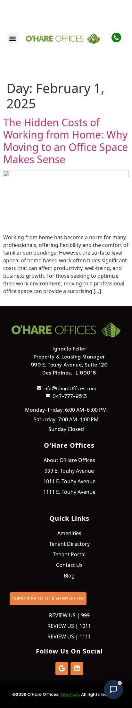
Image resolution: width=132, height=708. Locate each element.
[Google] (61, 668)
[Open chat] (113, 689)
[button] (12, 38)
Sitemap (69, 694)
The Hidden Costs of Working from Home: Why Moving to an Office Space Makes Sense (65, 140)
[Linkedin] (76, 668)
